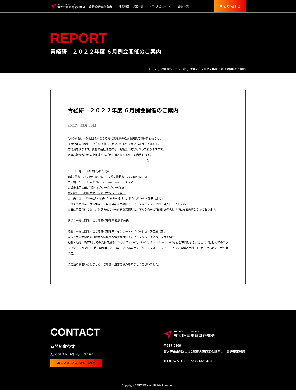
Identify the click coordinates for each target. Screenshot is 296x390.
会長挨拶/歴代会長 (100, 6)
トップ (152, 69)
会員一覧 (183, 6)
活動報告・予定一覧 (131, 6)
